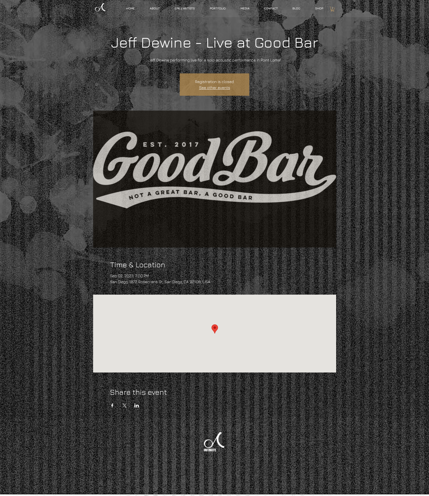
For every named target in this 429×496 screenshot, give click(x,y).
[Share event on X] (124, 405)
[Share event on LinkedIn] (136, 405)
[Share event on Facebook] (112, 405)
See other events (214, 87)
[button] (184, 8)
